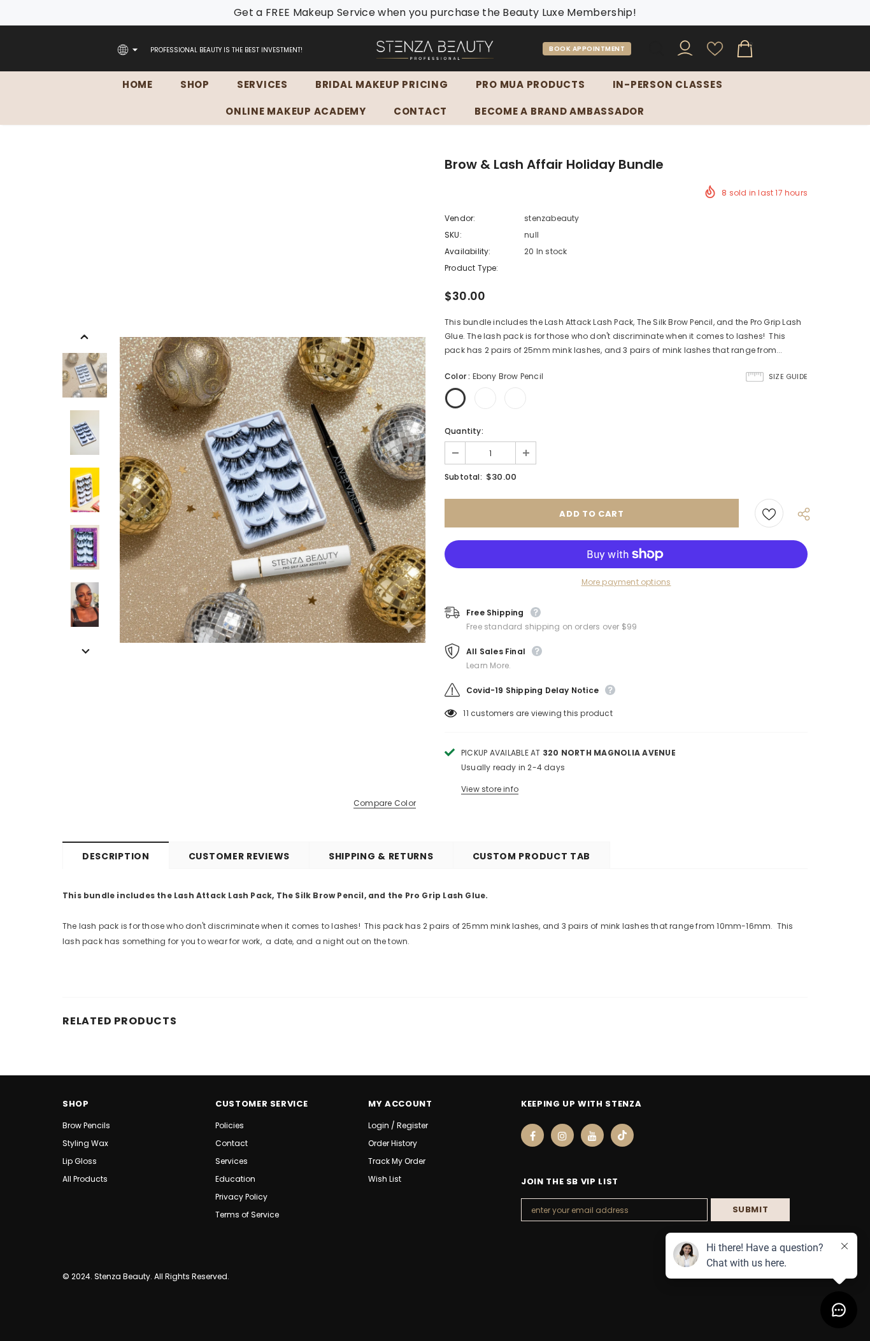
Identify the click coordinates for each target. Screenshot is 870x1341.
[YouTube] (592, 1135)
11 (465, 713)
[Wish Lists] (769, 513)
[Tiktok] (622, 1135)
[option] (272, 490)
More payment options (626, 582)
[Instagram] (562, 1135)
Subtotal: (463, 476)
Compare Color (384, 803)
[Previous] (84, 335)
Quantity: (464, 431)
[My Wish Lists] (715, 53)
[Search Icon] (656, 48)
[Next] (84, 650)
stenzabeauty (551, 218)
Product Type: (472, 267)
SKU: (453, 234)
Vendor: (460, 218)
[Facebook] (532, 1135)
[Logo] (435, 50)
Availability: (468, 251)
